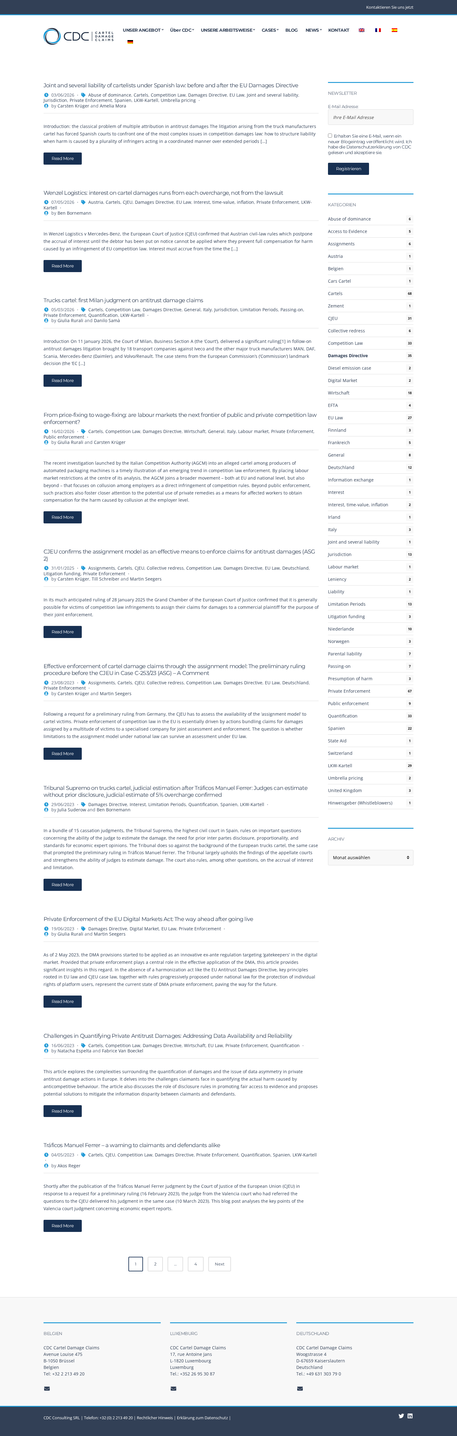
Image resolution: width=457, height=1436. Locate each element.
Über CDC (180, 30)
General (192, 309)
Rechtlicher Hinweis (155, 1417)
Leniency (337, 579)
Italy (207, 309)
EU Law (236, 95)
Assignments (101, 568)
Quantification (103, 315)
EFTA (333, 405)
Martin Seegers (146, 579)
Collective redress (165, 568)
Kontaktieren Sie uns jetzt (389, 7)
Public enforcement (64, 437)
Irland (334, 517)
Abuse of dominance (109, 95)
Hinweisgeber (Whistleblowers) (360, 803)
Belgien (336, 268)
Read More (63, 158)
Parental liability (345, 654)
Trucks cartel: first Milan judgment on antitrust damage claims (123, 300)
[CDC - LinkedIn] (401, 1416)
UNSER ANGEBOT (142, 30)
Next (219, 1263)
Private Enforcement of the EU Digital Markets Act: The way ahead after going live (148, 919)
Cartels (141, 95)
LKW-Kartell (146, 100)
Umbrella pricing (178, 100)
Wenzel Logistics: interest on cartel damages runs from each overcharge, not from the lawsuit (163, 192)
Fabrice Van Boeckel (122, 1051)
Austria (95, 202)
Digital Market (144, 929)
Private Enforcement (91, 100)
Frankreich (339, 442)
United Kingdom (345, 790)
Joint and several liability (272, 95)
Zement (336, 306)
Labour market (253, 431)
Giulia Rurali (70, 320)
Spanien (123, 100)
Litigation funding (62, 574)
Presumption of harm (350, 679)
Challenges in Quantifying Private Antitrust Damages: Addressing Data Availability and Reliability (168, 1036)
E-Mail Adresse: (343, 106)
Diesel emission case (349, 368)
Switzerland (340, 753)
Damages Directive (207, 95)
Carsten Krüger (73, 106)
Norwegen (338, 641)
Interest (138, 804)
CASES (269, 30)
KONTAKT (338, 30)
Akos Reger (69, 1166)
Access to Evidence (347, 231)
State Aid (337, 741)
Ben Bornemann (74, 213)
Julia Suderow (72, 810)
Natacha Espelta (74, 1051)
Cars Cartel (339, 281)
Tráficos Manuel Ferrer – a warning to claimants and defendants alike (132, 1145)
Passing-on (291, 309)
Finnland (337, 430)
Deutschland (295, 568)
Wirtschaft (194, 431)
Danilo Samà (107, 320)
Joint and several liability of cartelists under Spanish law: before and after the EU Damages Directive (171, 85)
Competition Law (168, 95)
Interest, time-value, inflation (224, 202)
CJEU (127, 202)
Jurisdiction (55, 100)
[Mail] (47, 1388)
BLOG (291, 30)
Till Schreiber (105, 579)
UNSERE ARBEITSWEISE (226, 30)
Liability (336, 592)
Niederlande (341, 629)
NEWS (312, 30)
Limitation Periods (259, 309)
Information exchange (351, 480)
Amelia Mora (113, 106)
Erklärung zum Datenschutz (202, 1417)
